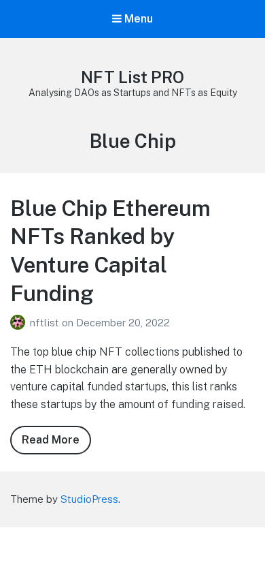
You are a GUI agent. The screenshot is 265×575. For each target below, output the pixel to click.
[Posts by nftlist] (20, 322)
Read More (56, 443)
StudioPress (89, 499)
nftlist (46, 322)
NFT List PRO (132, 77)
